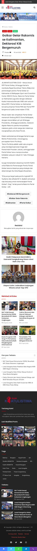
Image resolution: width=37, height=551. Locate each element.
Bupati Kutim (22, 457)
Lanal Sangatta (22, 468)
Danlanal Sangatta (22, 461)
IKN (31, 461)
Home (5, 27)
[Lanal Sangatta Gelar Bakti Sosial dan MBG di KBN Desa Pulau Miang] (18, 436)
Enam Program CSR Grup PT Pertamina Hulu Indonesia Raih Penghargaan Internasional (9, 341)
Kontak (27, 534)
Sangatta (16, 475)
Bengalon (13, 457)
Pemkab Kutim (7, 472)
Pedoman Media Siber (18, 537)
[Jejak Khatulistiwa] (13, 7)
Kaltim (11, 27)
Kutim (13, 468)
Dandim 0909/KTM (8, 461)
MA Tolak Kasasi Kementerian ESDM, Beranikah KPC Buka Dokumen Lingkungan (9, 316)
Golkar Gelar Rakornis (19, 198)
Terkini (15, 31)
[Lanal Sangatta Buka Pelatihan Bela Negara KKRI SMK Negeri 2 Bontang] (18, 429)
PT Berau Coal (7, 475)
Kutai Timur (6, 468)
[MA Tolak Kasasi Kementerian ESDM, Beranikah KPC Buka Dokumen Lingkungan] (10, 305)
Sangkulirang (26, 475)
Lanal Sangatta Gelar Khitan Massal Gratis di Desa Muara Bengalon (23, 514)
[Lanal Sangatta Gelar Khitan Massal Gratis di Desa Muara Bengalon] (30, 429)
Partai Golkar (26, 203)
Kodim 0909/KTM (8, 465)
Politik (10, 31)
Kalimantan (11, 203)
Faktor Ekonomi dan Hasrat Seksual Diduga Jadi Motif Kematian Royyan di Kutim (26, 316)
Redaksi (7, 52)
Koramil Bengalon (21, 465)
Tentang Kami (12, 534)
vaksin (4, 479)
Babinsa (5, 457)
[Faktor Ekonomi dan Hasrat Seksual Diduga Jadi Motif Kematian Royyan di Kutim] (27, 305)
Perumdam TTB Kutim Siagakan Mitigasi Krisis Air (25, 339)
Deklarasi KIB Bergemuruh (18, 194)
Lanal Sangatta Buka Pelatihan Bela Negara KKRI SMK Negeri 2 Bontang (24, 505)
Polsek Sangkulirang (20, 472)
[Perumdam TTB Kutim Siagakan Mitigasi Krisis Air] (27, 330)
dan (30, 457)
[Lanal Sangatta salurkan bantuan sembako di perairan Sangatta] (30, 436)
